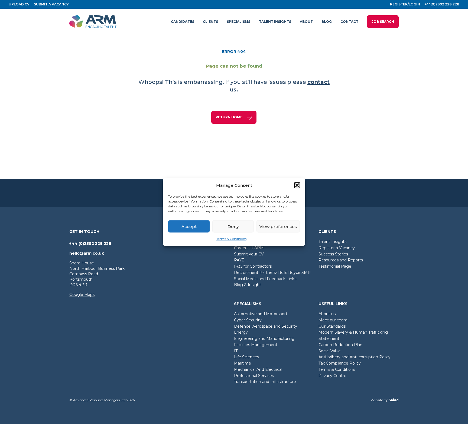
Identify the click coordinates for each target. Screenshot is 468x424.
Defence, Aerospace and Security (265, 326)
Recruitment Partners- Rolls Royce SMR (272, 272)
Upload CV (19, 4)
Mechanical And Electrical (258, 369)
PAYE (239, 260)
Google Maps (82, 294)
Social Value (329, 351)
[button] (297, 185)
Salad (394, 400)
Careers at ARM (249, 247)
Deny (233, 226)
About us (327, 313)
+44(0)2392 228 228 (441, 4)
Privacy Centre (332, 375)
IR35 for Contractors (253, 266)
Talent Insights (332, 241)
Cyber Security (248, 320)
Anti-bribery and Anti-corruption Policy (354, 357)
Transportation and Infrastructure (265, 381)
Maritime (242, 363)
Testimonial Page (334, 266)
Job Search (383, 22)
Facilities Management (255, 344)
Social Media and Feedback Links (265, 278)
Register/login (405, 4)
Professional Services (254, 375)
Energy (241, 332)
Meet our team (332, 320)
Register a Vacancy (336, 247)
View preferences (278, 226)
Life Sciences (246, 357)
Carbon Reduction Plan (340, 344)
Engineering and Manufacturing (264, 338)
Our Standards (332, 326)
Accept (189, 226)
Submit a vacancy (51, 4)
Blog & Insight (247, 284)
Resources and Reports (340, 260)
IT (236, 351)
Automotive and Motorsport (260, 313)
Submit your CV (249, 254)
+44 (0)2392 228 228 (90, 243)
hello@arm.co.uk (86, 253)
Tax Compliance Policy (339, 363)
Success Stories (333, 254)
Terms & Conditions (231, 239)
